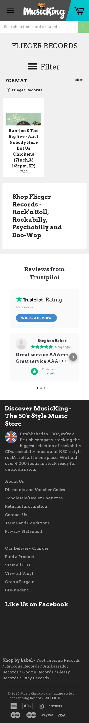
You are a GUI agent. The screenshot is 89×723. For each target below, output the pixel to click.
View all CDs (17, 565)
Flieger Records (26, 90)
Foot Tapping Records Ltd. (28, 698)
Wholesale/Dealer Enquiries (34, 498)
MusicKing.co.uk (33, 693)
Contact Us (16, 514)
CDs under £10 (19, 590)
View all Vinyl (19, 573)
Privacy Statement (24, 531)
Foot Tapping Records (58, 660)
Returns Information (26, 506)
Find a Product (19, 556)
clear (79, 80)
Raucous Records (22, 666)
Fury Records (35, 678)
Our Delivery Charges (27, 548)
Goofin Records (37, 672)
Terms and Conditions (27, 523)
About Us (14, 481)
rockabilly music (31, 451)
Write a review (36, 318)
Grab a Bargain (20, 581)
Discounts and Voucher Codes (35, 489)
